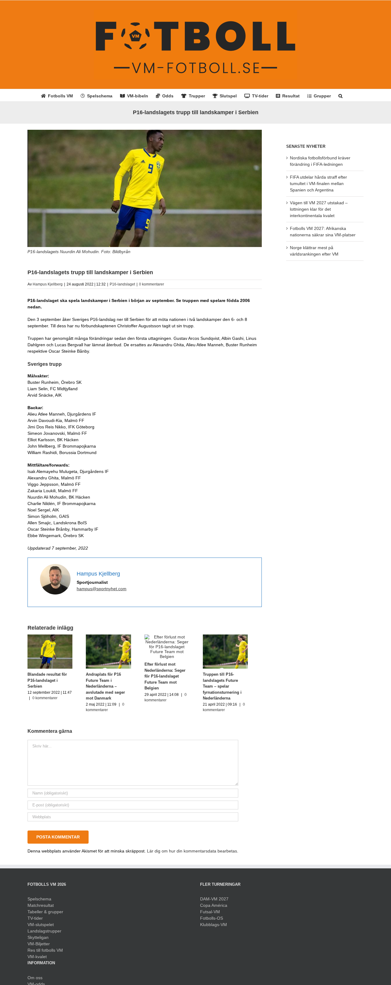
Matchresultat (40, 908)
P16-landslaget (122, 284)
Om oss (34, 980)
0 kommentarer (151, 284)
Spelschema (39, 901)
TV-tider (35, 920)
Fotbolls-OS (211, 920)
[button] (340, 95)
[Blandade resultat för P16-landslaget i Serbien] (51, 636)
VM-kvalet (37, 959)
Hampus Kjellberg (48, 284)
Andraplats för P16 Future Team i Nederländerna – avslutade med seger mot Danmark (113, 689)
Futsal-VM (210, 914)
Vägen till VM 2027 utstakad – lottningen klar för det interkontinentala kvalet (319, 209)
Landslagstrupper (44, 933)
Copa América (213, 908)
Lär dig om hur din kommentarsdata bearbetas (192, 853)
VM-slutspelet (40, 927)
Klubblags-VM (213, 927)
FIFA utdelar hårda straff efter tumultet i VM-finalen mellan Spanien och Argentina (318, 183)
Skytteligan (38, 940)
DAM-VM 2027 (214, 901)
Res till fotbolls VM (45, 952)
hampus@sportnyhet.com (101, 588)
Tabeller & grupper (45, 914)
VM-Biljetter (38, 946)
